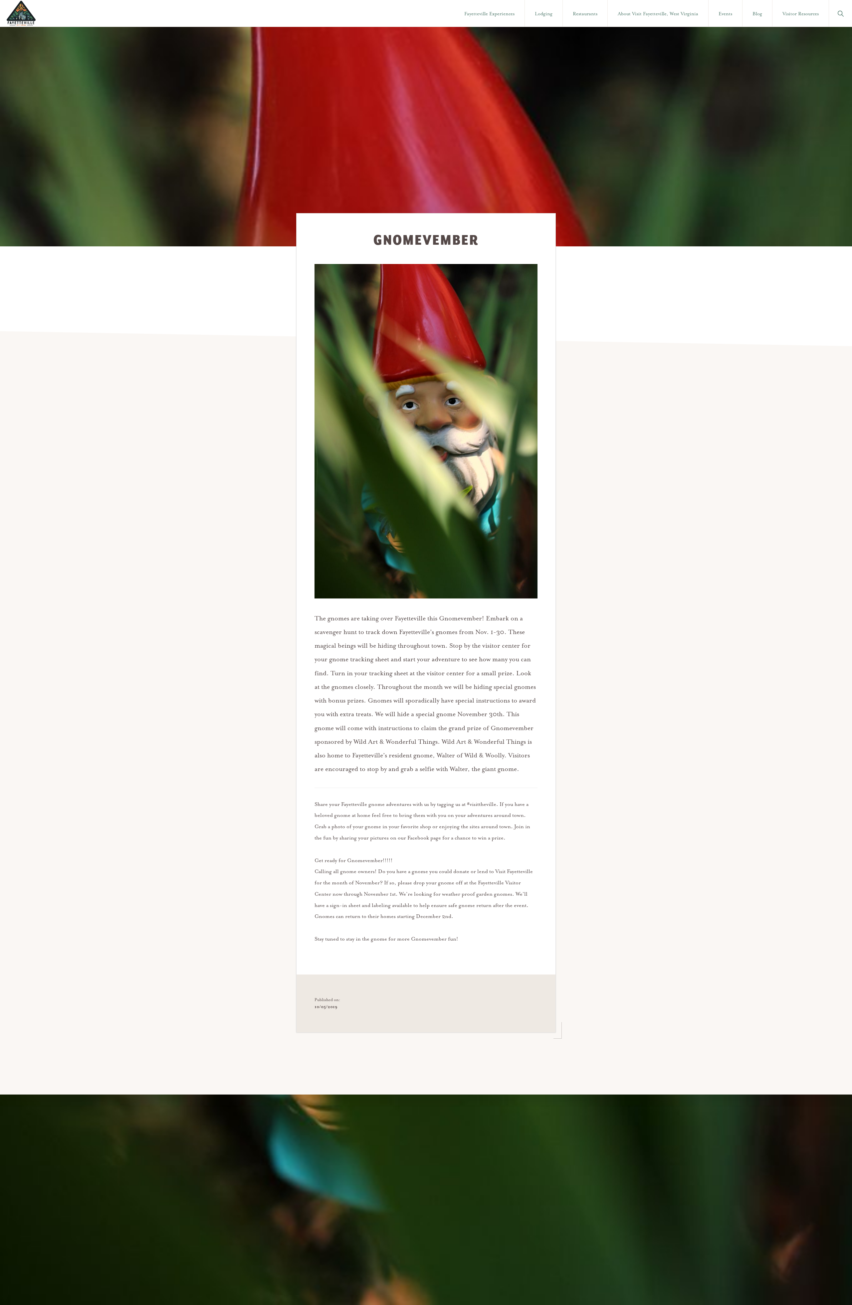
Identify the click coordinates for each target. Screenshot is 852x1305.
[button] (840, 13)
